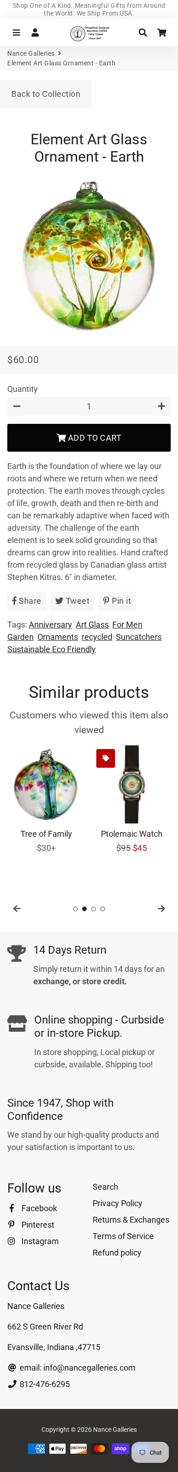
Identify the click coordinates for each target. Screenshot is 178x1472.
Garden (20, 637)
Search (105, 1187)
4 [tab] (102, 909)
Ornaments (57, 637)
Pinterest (37, 1224)
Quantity (22, 389)
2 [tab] (84, 909)
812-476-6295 (44, 1384)
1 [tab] (75, 909)
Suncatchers (139, 637)
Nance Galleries (31, 53)
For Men (127, 624)
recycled (97, 637)
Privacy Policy (117, 1203)
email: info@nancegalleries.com (77, 1367)
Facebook (38, 1208)
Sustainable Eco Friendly (51, 649)
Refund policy (117, 1252)
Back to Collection (45, 94)
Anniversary (50, 624)
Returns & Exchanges (131, 1219)
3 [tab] (93, 909)
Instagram (39, 1241)
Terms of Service (123, 1236)
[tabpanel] (46, 799)
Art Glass (92, 624)
